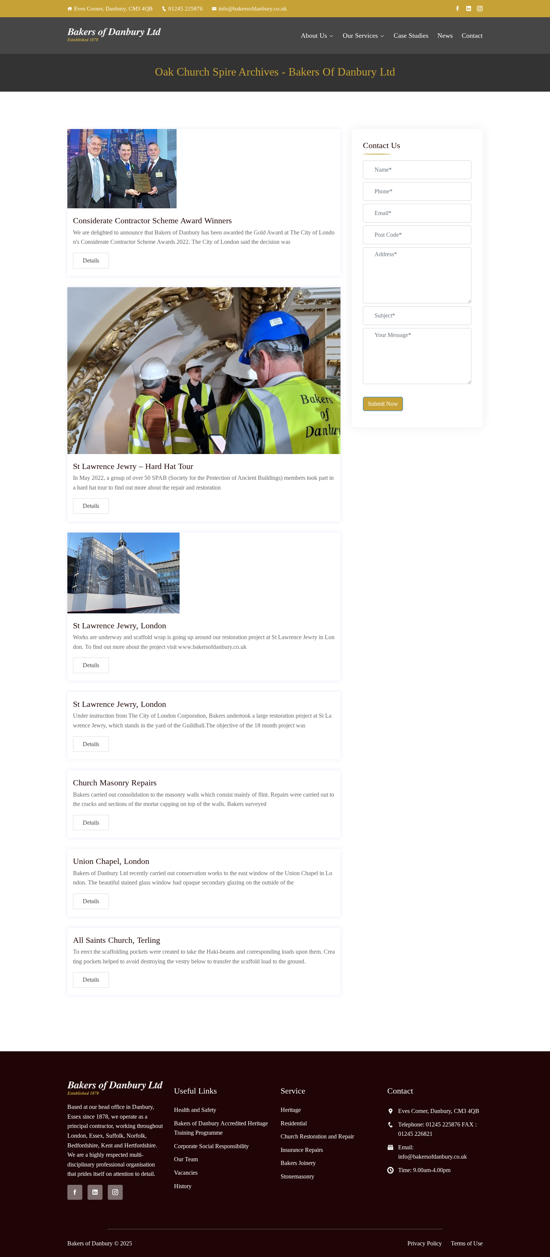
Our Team (186, 1159)
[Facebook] (457, 8)
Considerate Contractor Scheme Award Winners (152, 220)
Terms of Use (467, 1243)
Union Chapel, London (111, 861)
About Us (314, 35)
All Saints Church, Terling (116, 940)
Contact (472, 35)
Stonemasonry (297, 1176)
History (183, 1186)
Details (91, 260)
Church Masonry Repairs (115, 782)
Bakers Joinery (298, 1163)
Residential (294, 1123)
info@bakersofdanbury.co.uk (253, 9)
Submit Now (383, 404)
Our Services (360, 35)
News (445, 35)
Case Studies (411, 35)
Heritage (291, 1110)
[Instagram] (480, 8)
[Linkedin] (468, 8)
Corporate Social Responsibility (211, 1146)
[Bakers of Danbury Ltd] (115, 35)
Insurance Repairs (302, 1150)
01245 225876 (185, 9)
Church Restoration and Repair (317, 1136)
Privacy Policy (424, 1243)
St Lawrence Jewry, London (119, 625)
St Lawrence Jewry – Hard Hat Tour (133, 466)
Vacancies (186, 1172)
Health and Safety (195, 1110)
